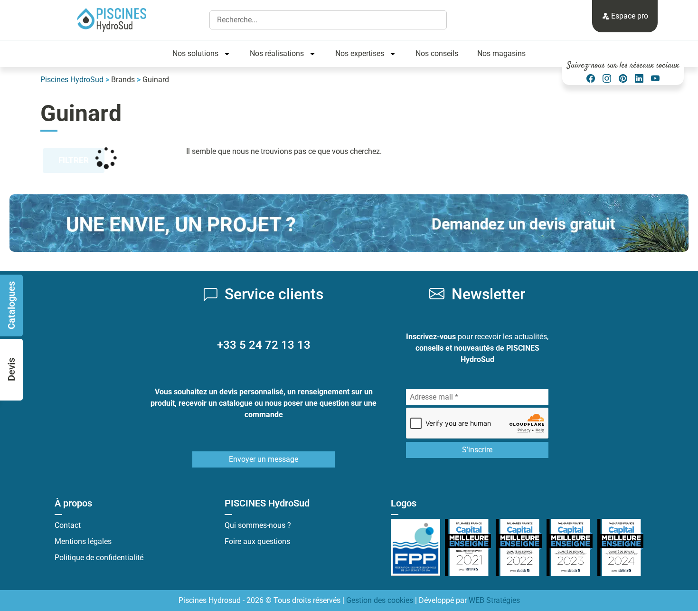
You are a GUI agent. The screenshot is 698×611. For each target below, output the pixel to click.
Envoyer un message (263, 459)
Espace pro (628, 15)
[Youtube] (655, 79)
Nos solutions (195, 53)
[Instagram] (607, 79)
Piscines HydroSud (72, 79)
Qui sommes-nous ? (258, 525)
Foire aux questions (257, 541)
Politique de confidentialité (99, 557)
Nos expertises (359, 53)
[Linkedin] (639, 79)
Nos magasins (501, 53)
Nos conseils (436, 53)
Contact (68, 525)
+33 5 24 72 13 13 (264, 345)
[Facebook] (590, 79)
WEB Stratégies (494, 600)
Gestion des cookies (379, 600)
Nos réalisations (277, 53)
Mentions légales (83, 541)
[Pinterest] (623, 79)
